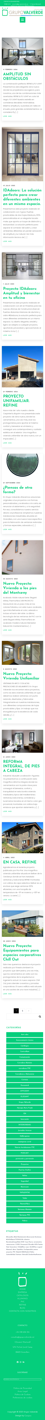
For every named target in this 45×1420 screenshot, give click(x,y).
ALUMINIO (22, 1299)
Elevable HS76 (33, 1244)
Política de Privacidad (23, 1388)
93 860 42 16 (7, 4)
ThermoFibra (25, 1204)
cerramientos (38, 1242)
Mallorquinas (25, 1136)
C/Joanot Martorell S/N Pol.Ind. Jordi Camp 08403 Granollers (22, 1347)
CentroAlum (24, 1051)
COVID (17, 1244)
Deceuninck (25, 1085)
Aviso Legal (23, 1391)
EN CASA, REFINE (19, 862)
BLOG (22, 1308)
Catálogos (25, 1046)
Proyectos (25, 1164)
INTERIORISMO (24, 1125)
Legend (39, 1247)
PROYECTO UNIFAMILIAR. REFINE (16, 401)
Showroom (25, 1187)
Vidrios (24, 1221)
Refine (24, 1175)
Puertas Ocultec (25, 1170)
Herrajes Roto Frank (24, 1108)
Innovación (25, 1119)
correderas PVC (25, 1068)
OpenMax (20, 1249)
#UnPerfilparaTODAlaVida (15, 1239)
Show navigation (22, 20)
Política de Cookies (22, 1395)
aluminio (27, 1239)
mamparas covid (24, 1142)
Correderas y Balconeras (24, 1074)
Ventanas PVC (24, 1215)
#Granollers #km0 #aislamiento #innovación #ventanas (23, 1237)
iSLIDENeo (33, 1247)
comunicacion (10, 1244)
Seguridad (24, 1181)
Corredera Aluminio (24, 1063)
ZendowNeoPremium (35, 1254)
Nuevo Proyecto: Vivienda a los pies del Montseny (20, 588)
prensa (36, 1249)
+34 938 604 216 (23, 1332)
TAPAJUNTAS (25, 1192)
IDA (24, 1113)
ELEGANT (25, 1096)
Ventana (18, 1254)
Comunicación (25, 1057)
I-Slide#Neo (21, 1247)
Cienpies (28, 1416)
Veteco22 (25, 1254)
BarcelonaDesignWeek (13, 1242)
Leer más (7, 116)
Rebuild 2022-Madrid (23, 1252)
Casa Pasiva (29, 1242)
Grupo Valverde (25, 1102)
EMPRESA (22, 1292)
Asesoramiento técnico (24, 1040)
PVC (14, 1252)
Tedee (24, 1198)
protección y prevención (25, 1158)
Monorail (9, 1249)
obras (14, 1249)
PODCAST (25, 1153)
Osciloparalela (28, 1249)
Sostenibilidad (10, 1254)
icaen (27, 1247)
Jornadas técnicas (25, 1130)
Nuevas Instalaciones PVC (25, 1147)
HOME (23, 1289)
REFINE (22, 1305)
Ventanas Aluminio (25, 1209)
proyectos (9, 1252)
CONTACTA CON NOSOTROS (11, 1)
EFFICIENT (24, 1091)
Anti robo (24, 1034)
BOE (22, 1242)
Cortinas (25, 1080)
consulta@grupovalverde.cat (20, 4)
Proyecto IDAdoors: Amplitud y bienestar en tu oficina (21, 293)
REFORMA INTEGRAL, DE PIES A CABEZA (21, 766)
